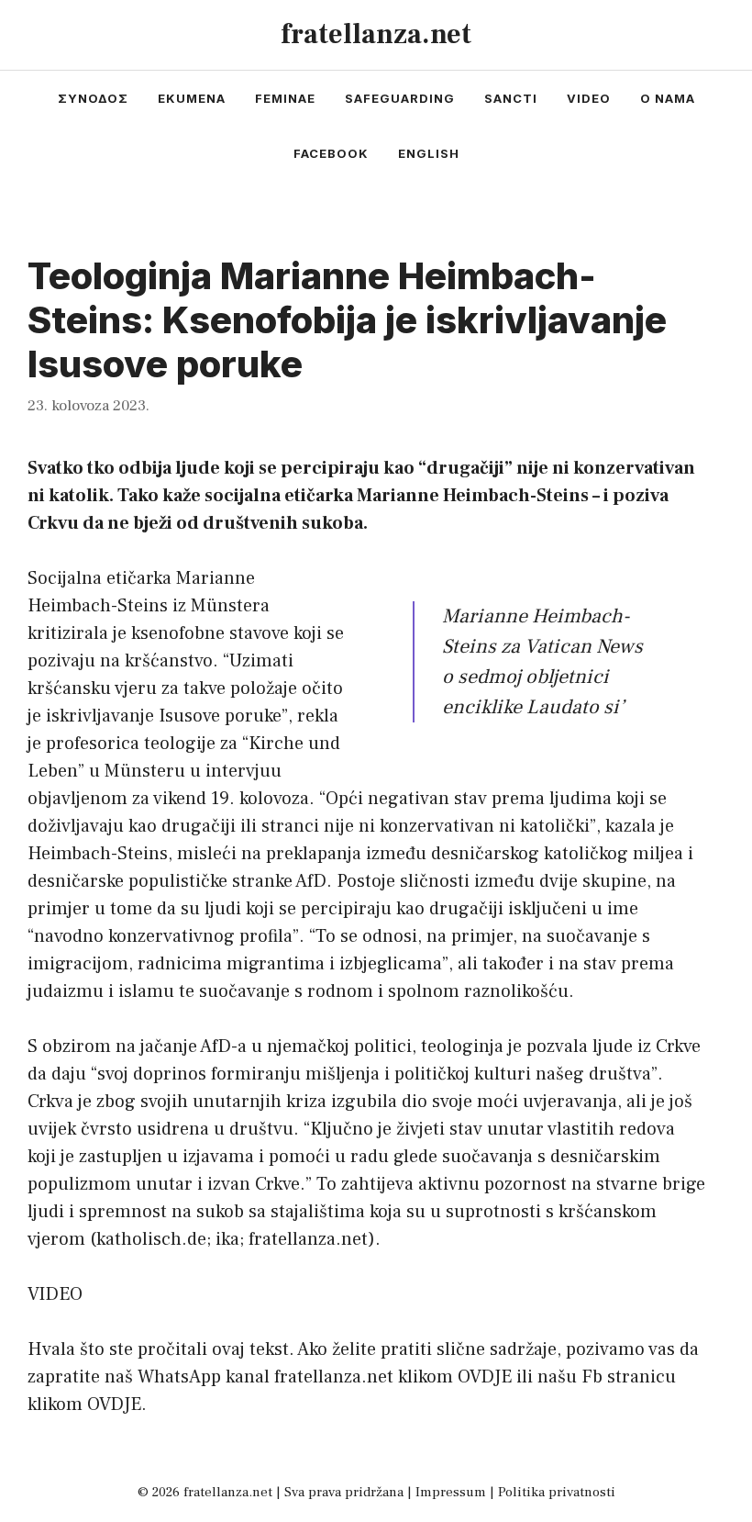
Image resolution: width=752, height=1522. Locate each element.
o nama (667, 98)
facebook (331, 153)
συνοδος (93, 98)
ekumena (192, 98)
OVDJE (485, 1377)
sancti (510, 98)
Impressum (450, 1492)
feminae (285, 98)
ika (227, 1239)
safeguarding (400, 98)
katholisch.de (151, 1239)
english (428, 153)
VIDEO (55, 1294)
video (589, 98)
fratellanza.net (376, 34)
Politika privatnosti (556, 1492)
